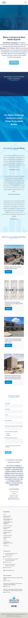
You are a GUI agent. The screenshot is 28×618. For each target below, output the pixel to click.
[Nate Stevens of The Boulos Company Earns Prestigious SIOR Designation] (14, 290)
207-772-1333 (8, 556)
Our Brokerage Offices (7, 535)
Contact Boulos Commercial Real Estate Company (8, 542)
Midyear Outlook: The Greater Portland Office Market (13, 578)
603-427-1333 (8, 562)
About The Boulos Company (6, 528)
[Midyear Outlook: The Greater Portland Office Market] (14, 255)
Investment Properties (7, 525)
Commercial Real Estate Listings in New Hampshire (8, 522)
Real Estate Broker (10, 616)
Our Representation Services (7, 537)
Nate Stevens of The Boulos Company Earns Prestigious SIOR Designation (12, 584)
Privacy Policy (6, 545)
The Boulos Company (11, 614)
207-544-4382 (14, 497)
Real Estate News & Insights (7, 533)
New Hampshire (23, 614)
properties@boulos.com (15, 498)
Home (4, 514)
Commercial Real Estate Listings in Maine (8, 519)
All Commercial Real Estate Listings (7, 516)
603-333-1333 (8, 567)
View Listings (14, 62)
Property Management (7, 530)
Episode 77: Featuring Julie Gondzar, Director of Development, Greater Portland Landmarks (12, 590)
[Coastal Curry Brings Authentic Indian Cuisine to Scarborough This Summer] (14, 327)
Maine (17, 614)
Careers (4, 540)
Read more (8, 271)
